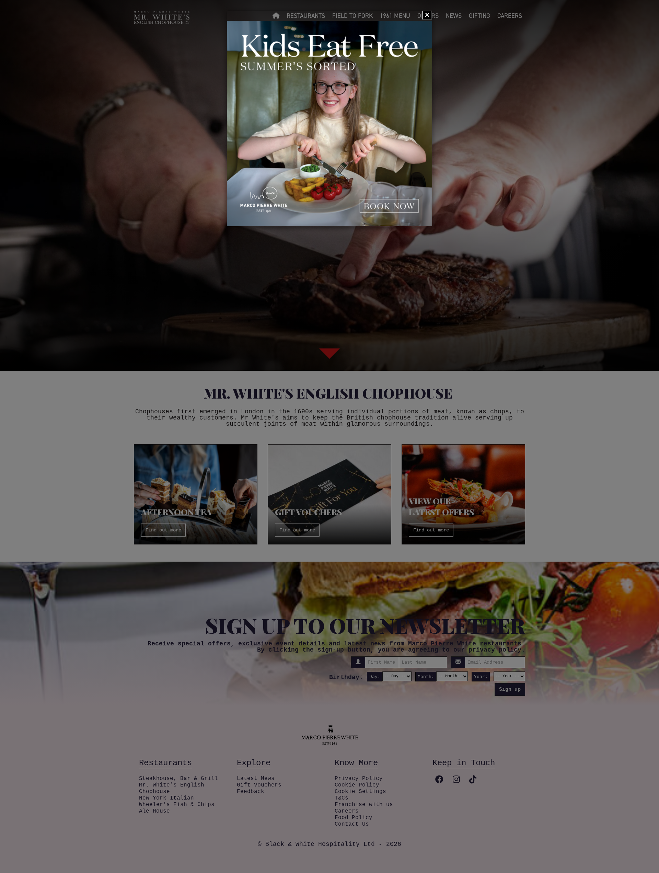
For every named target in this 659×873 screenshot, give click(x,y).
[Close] (427, 15)
